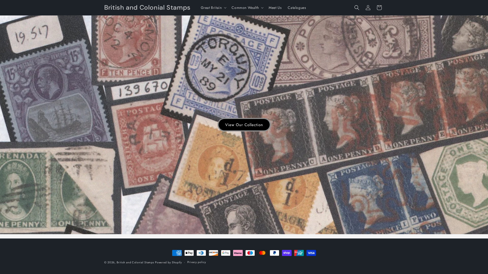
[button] (213, 7)
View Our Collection (244, 125)
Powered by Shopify (168, 262)
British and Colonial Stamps (135, 262)
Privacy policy (196, 262)
